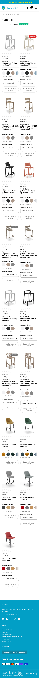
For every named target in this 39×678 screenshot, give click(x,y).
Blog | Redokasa (7, 630)
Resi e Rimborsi (7, 634)
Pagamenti (5, 632)
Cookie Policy (6, 641)
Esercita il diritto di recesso (14, 652)
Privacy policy (6, 639)
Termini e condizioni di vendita (12, 636)
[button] (26, 8)
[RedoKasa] (10, 8)
